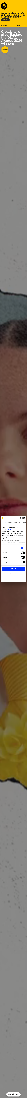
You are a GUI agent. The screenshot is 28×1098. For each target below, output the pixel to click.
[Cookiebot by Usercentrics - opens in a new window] (19, 518)
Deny (13, 578)
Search (17, 1094)
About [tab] (24, 522)
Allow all (13, 568)
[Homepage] (13, 1094)
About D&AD (5, 19)
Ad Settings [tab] (17, 522)
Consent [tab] (4, 522)
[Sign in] (25, 25)
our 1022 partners (11, 529)
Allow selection (13, 573)
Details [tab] (10, 522)
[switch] (23, 553)
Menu (9, 1094)
